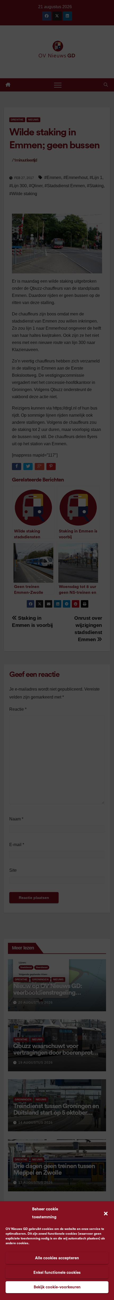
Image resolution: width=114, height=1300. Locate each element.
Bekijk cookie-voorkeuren (57, 1287)
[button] (105, 1213)
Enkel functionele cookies (57, 1273)
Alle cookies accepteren (57, 1258)
